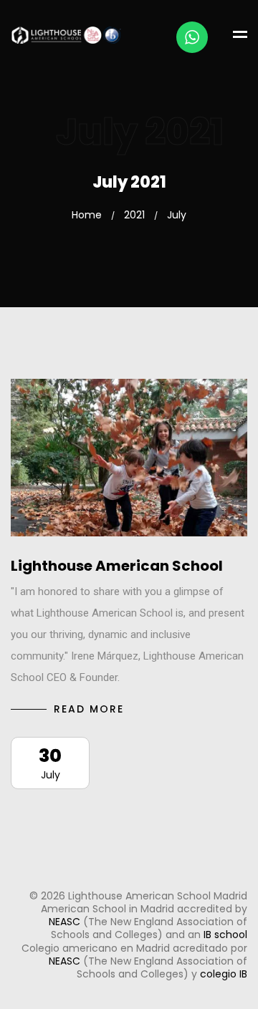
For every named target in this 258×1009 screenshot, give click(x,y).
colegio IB (223, 973)
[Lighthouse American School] (129, 457)
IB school (225, 934)
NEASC (64, 921)
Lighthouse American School (117, 566)
